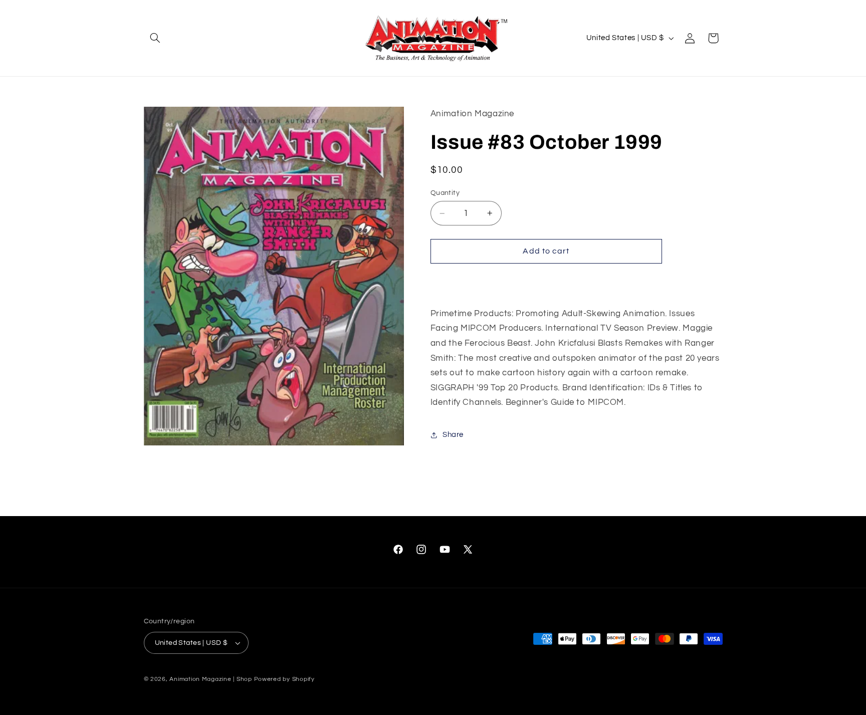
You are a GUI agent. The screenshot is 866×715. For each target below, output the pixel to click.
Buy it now (546, 281)
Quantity (445, 192)
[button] (155, 38)
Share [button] (453, 434)
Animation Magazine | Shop (210, 679)
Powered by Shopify (284, 679)
